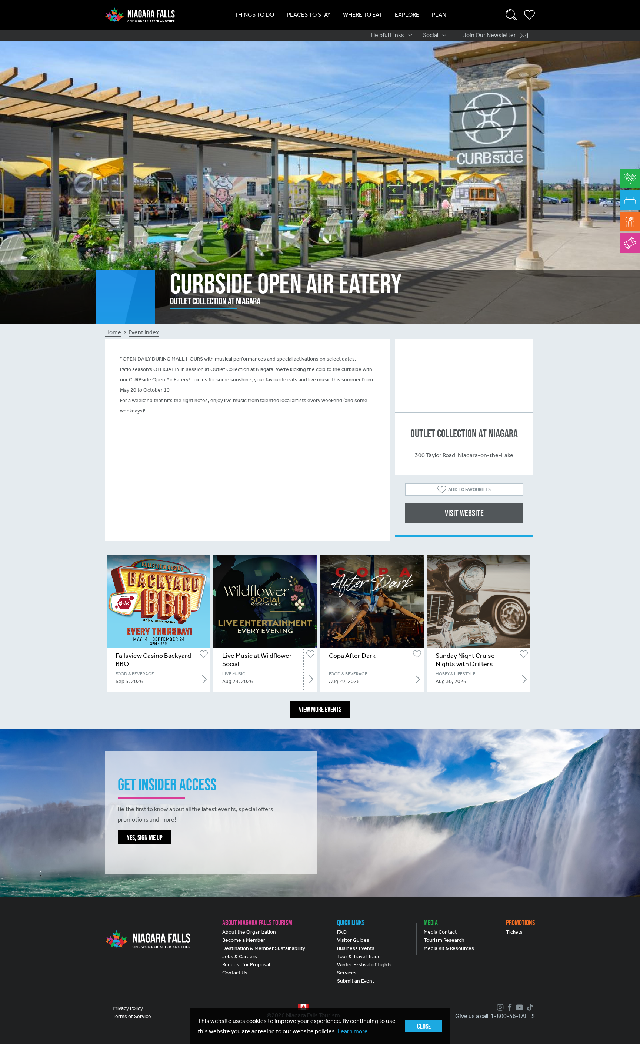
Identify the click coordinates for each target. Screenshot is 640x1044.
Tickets (514, 932)
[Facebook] (509, 1007)
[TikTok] (529, 1007)
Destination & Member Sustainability (263, 948)
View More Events (320, 709)
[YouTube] (518, 1007)
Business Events (355, 948)
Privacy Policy (128, 1008)
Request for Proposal (246, 964)
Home (113, 332)
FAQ (342, 932)
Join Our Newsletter (489, 35)
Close (424, 1026)
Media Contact (440, 932)
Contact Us (234, 973)
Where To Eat (362, 14)
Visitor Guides (353, 940)
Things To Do (254, 14)
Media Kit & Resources (449, 948)
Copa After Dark (352, 656)
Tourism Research (444, 940)
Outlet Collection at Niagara (464, 433)
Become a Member (243, 940)
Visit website (464, 513)
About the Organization (249, 932)
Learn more (352, 1031)
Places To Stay (308, 14)
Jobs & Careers (239, 956)
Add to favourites (469, 489)
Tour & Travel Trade (359, 956)
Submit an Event (355, 981)
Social (430, 35)
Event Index (144, 332)
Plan (439, 14)
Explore (407, 14)
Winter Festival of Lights (364, 964)
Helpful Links (387, 35)
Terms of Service (132, 1016)
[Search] (511, 14)
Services (347, 973)
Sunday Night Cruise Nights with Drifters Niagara (465, 664)
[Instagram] (499, 1007)
